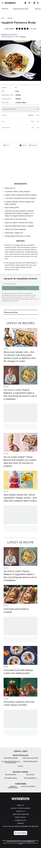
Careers (20, 823)
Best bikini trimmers (10, 774)
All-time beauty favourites (11, 758)
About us (20, 805)
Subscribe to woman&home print (13, 787)
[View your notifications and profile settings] (25, 3)
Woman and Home (10, 35)
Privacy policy (20, 817)
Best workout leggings (11, 778)
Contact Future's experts (20, 808)
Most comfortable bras (30, 778)
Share (7, 145)
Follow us (24, 145)
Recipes (10, 18)
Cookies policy (20, 820)
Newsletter (34, 145)
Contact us (20, 811)
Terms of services (25, 293)
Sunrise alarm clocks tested (30, 758)
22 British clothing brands (30, 761)
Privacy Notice (26, 295)
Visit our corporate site (28, 841)
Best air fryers (30, 774)
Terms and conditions (20, 814)
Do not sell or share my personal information (20, 826)
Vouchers (20, 766)
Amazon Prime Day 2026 (20, 8)
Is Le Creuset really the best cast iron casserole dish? (11, 762)
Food (2, 18)
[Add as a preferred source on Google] (20, 833)
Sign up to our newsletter (28, 786)
